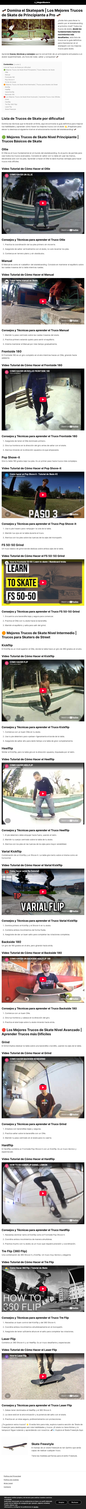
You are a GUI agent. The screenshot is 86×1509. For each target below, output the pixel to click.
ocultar (17, 64)
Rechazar (75, 1502)
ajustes (36, 1507)
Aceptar (61, 1502)
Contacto (7, 1487)
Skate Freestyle (42, 1444)
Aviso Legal (8, 1483)
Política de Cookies (11, 1480)
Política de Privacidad (12, 1476)
